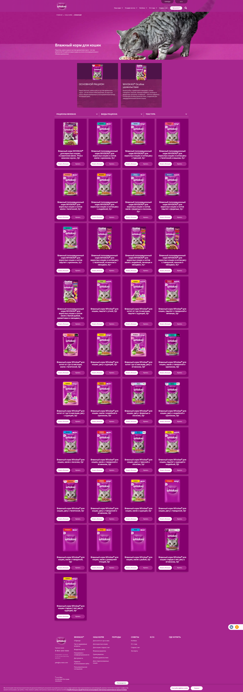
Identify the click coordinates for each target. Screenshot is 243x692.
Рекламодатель (121, 683)
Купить (77, 164)
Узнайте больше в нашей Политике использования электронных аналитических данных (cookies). (97, 690)
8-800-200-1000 (62, 651)
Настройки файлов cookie (180, 688)
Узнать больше (63, 164)
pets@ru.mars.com (61, 663)
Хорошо (196, 688)
